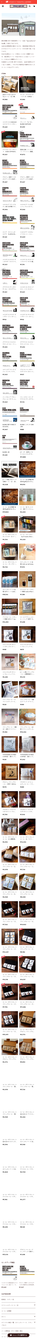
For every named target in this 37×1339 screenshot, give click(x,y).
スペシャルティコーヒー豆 (10, 1305)
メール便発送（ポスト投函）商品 (12, 1331)
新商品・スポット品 (8, 1299)
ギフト (4, 1317)
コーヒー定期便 (6, 1311)
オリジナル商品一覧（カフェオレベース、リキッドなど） (17, 1324)
